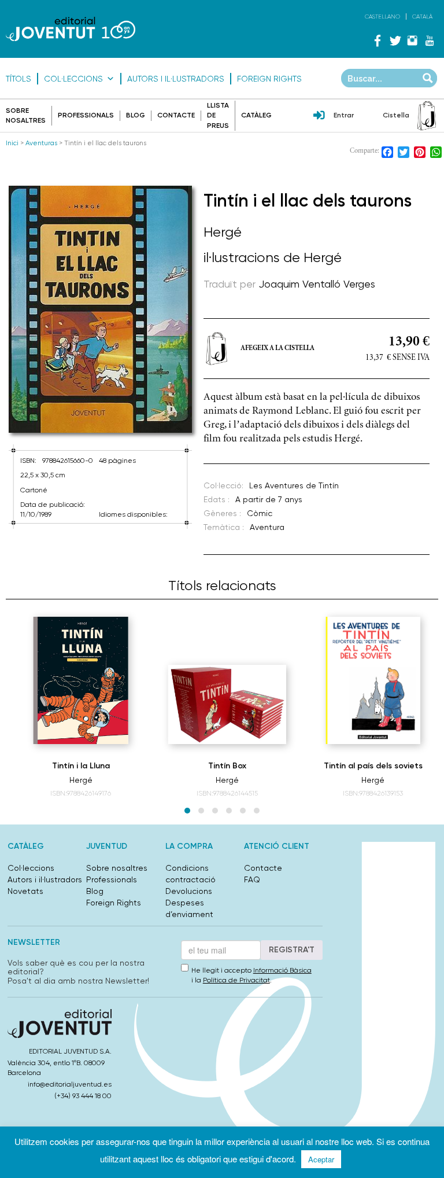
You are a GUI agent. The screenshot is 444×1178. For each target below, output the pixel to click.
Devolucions (188, 891)
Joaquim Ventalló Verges (316, 284)
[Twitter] (395, 40)
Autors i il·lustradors (175, 78)
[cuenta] (319, 116)
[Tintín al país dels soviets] (372, 680)
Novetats (25, 891)
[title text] (70, 29)
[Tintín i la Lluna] (81, 680)
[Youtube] (429, 40)
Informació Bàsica (282, 970)
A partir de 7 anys (268, 499)
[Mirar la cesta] (426, 116)
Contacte (176, 115)
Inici (12, 143)
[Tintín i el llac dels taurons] (100, 309)
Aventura (267, 527)
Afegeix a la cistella (277, 348)
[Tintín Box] (227, 704)
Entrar (344, 115)
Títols (18, 78)
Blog (135, 115)
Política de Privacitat (236, 980)
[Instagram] (412, 40)
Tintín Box (227, 766)
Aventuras (41, 143)
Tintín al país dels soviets (373, 766)
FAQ (252, 879)
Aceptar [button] (321, 1159)
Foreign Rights (269, 78)
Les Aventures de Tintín (294, 485)
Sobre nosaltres (116, 868)
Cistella (396, 115)
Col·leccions (73, 78)
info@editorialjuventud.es (70, 1084)
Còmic (259, 513)
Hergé (223, 232)
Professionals (86, 115)
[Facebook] (377, 40)
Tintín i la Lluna (81, 766)
